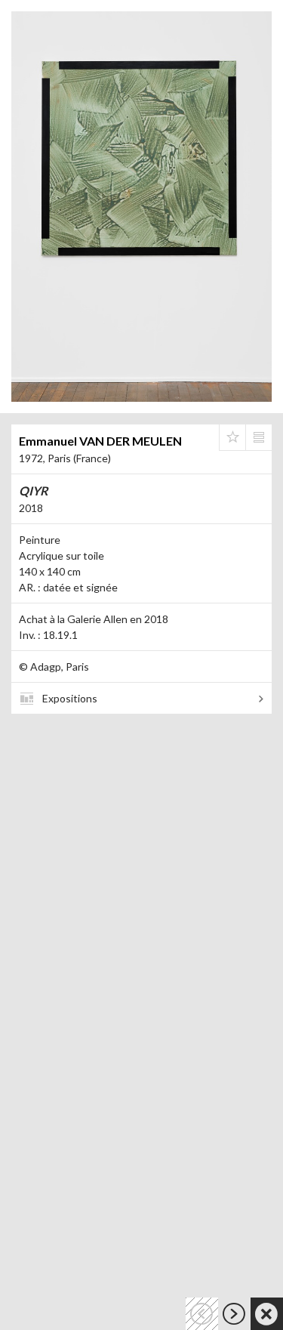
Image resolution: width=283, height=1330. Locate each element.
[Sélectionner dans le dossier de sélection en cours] (232, 437)
